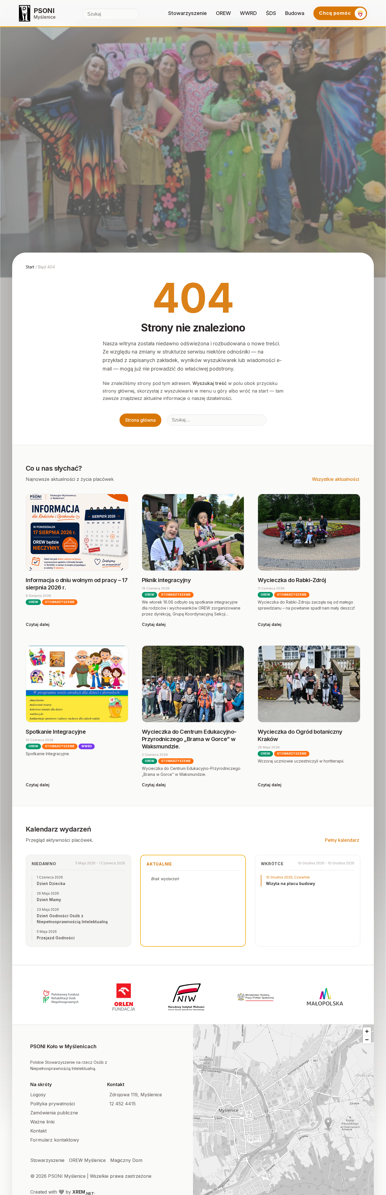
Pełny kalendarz (342, 840)
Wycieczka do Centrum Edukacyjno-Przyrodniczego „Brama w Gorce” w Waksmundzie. (189, 739)
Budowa (294, 13)
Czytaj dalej (37, 624)
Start (30, 266)
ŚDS (271, 13)
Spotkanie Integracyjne (56, 731)
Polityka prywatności (52, 1103)
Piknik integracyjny (166, 580)
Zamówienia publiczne (54, 1113)
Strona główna (140, 420)
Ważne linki (42, 1122)
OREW (223, 13)
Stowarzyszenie (187, 13)
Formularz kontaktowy (54, 1140)
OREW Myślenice (87, 1160)
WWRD (248, 13)
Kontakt (38, 1131)
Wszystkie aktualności (335, 479)
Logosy (38, 1094)
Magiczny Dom (126, 1160)
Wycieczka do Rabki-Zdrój (292, 580)
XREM (83, 1192)
